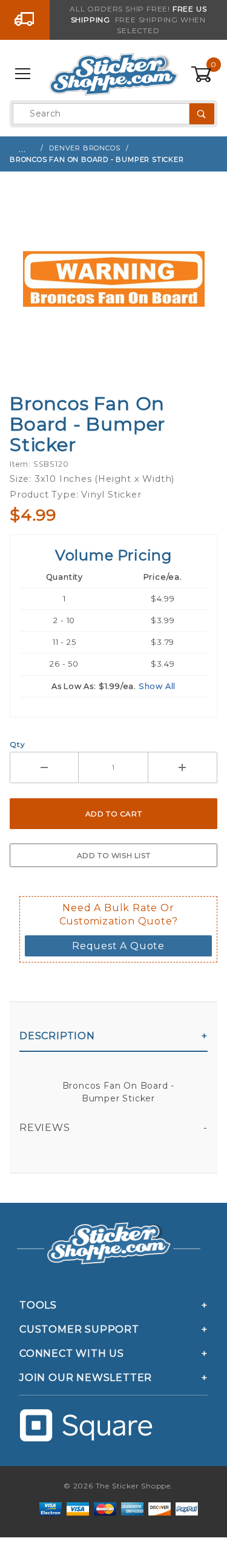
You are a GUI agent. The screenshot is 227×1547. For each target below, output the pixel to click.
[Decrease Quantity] (44, 767)
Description (57, 1036)
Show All (157, 686)
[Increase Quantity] (182, 767)
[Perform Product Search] (201, 113)
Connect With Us (71, 1353)
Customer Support (79, 1329)
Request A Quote (118, 946)
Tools (38, 1305)
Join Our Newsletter (85, 1377)
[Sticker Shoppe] (113, 73)
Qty (17, 744)
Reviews (44, 1127)
